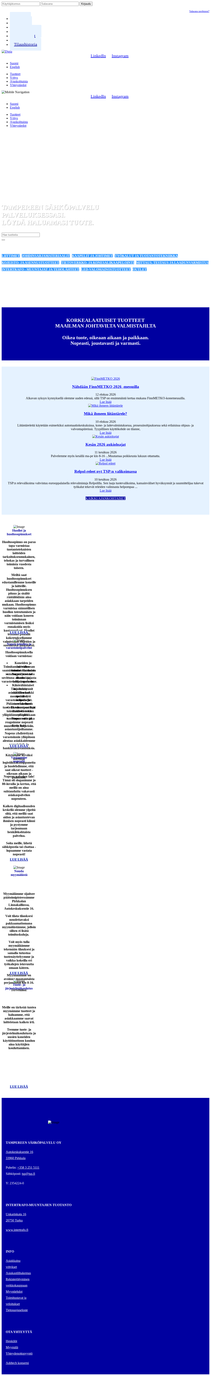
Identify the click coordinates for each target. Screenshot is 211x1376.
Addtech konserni (17, 1363)
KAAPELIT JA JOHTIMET (92, 256)
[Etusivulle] (7, 51)
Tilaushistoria (25, 44)
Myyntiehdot (14, 1291)
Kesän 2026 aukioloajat (106, 444)
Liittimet (11, 256)
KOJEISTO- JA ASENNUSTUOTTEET (30, 262)
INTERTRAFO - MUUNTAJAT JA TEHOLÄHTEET (40, 269)
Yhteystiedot (18, 85)
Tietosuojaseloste (17, 1310)
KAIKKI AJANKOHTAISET (105, 498)
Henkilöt (11, 1341)
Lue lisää (105, 402)
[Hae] (3, 239)
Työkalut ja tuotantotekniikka (146, 256)
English (15, 67)
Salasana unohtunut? (199, 11)
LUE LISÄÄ (19, 632)
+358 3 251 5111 (28, 1167)
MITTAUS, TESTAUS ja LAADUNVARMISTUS (172, 262)
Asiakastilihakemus (18, 1273)
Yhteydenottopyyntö (19, 1353)
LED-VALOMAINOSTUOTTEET (106, 269)
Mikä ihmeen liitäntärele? (105, 413)
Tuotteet (15, 74)
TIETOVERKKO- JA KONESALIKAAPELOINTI (97, 262)
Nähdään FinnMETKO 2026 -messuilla (105, 386)
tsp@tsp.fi (28, 1173)
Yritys (14, 77)
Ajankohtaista (19, 81)
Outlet (140, 269)
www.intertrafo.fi (17, 1230)
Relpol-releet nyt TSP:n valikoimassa (105, 471)
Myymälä (12, 1347)
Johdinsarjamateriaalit (46, 256)
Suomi (14, 63)
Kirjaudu (86, 3)
